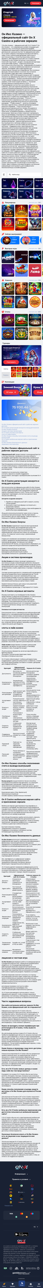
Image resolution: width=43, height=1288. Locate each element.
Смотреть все (34, 202)
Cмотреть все (34, 248)
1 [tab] (19, 25)
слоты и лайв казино (9, 434)
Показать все (9, 1205)
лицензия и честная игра (10, 444)
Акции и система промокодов (12, 431)
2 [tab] (21, 25)
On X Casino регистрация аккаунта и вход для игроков (20, 428)
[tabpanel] (21, 17)
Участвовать (11, 362)
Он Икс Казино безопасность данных (14, 442)
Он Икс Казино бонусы (9, 429)
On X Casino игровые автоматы (12, 432)
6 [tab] (24, 25)
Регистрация (35, 3)
